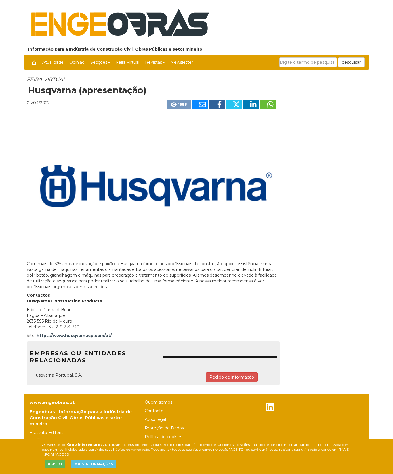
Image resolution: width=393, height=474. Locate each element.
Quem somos (158, 402)
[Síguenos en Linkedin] (270, 408)
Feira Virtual (127, 62)
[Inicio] (33, 62)
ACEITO (55, 464)
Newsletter (182, 62)
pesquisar (351, 62)
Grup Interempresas (87, 444)
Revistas (153, 62)
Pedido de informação (231, 377)
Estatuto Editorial (47, 432)
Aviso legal (155, 419)
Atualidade (53, 62)
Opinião (77, 62)
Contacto (154, 410)
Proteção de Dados (164, 428)
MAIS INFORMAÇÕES (93, 464)
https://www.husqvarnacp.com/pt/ (74, 335)
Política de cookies (163, 436)
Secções (98, 62)
